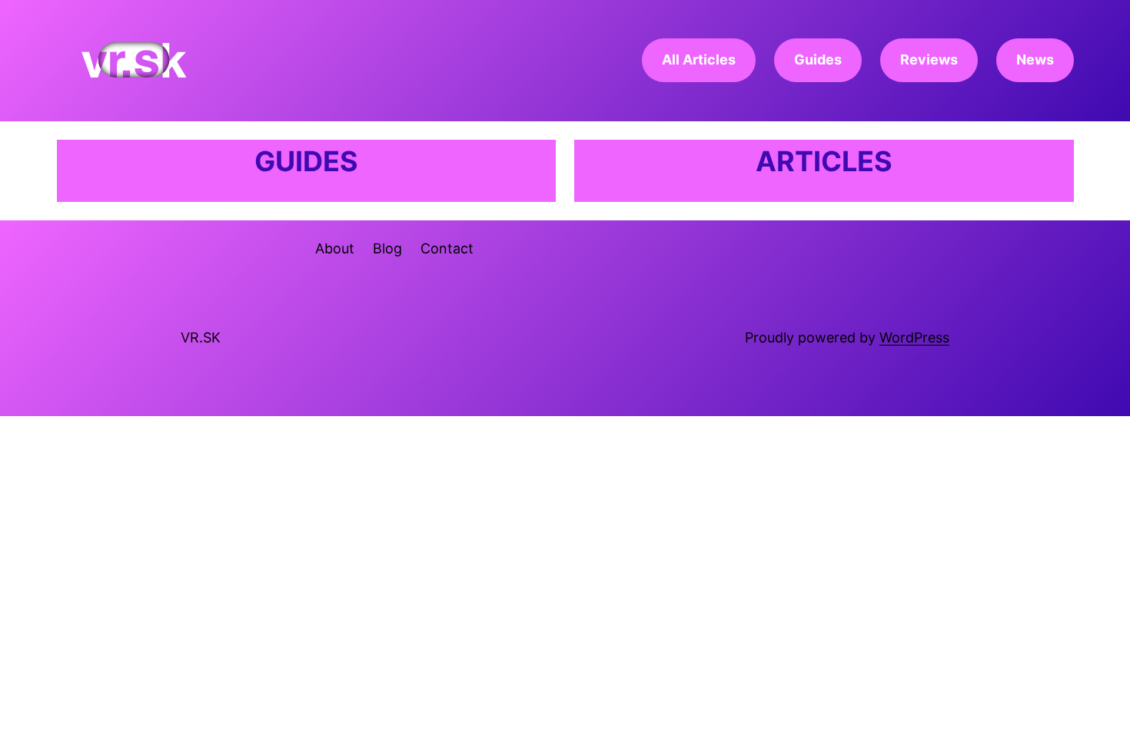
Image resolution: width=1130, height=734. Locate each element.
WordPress (914, 337)
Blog (387, 248)
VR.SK (201, 337)
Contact (447, 248)
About (334, 248)
